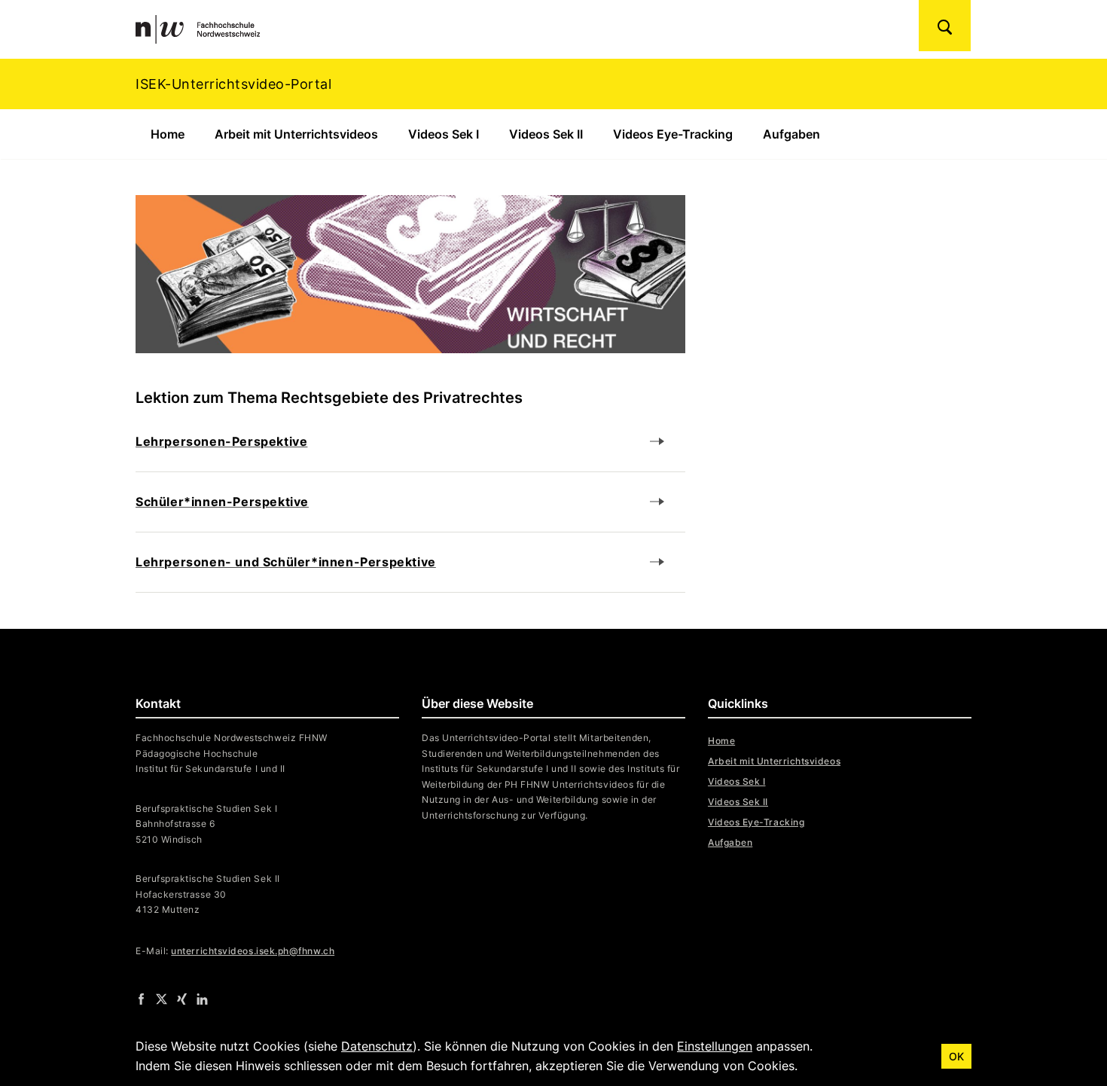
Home (167, 134)
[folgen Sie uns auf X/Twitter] (161, 999)
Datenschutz (377, 1046)
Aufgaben (791, 134)
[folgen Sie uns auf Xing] (182, 999)
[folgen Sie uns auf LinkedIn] (202, 999)
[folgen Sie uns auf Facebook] (141, 999)
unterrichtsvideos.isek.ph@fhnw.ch (252, 950)
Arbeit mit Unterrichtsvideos (296, 134)
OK (956, 1056)
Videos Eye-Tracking (673, 134)
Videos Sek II (546, 134)
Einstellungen (714, 1046)
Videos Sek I (443, 134)
